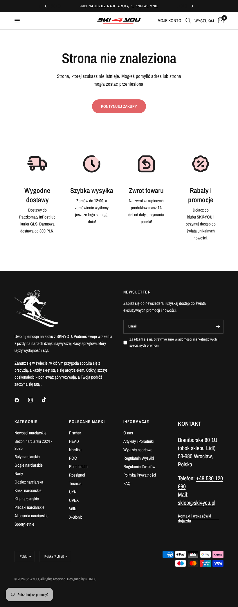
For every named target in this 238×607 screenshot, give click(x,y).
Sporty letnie (24, 524)
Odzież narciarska (29, 482)
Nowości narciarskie (30, 433)
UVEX (74, 500)
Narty (19, 473)
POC (73, 458)
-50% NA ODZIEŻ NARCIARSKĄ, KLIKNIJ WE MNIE (119, 5)
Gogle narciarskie (29, 465)
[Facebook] (21, 400)
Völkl (73, 509)
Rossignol (77, 475)
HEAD (74, 441)
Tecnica (75, 483)
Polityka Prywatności (139, 475)
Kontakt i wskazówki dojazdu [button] (194, 515)
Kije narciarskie (27, 499)
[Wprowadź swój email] (217, 327)
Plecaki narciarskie (29, 507)
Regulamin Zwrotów (139, 466)
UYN (73, 492)
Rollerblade (78, 466)
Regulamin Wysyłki (138, 458)
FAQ (127, 483)
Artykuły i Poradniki (138, 441)
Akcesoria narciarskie (31, 516)
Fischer (75, 433)
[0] (219, 20)
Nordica (75, 450)
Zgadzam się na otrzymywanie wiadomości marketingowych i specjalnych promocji (174, 342)
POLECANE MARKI (87, 422)
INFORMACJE (136, 422)
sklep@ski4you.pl (196, 502)
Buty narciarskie (27, 457)
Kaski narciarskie (28, 490)
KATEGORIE (26, 422)
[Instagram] (34, 400)
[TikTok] (48, 399)
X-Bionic (75, 517)
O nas (128, 433)
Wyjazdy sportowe (137, 450)
